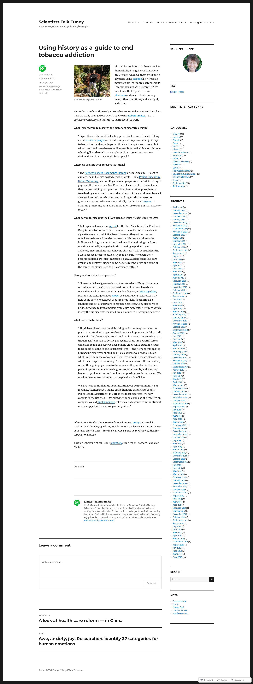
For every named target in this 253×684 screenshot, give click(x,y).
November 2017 (180, 360)
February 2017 (179, 388)
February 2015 (179, 453)
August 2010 (178, 545)
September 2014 (180, 462)
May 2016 (177, 416)
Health (42, 82)
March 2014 (178, 474)
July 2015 (177, 440)
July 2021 (177, 256)
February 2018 (179, 351)
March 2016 (178, 422)
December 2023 (180, 222)
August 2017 (178, 370)
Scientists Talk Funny (61, 21)
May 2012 (177, 532)
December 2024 (180, 213)
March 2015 (178, 449)
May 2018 (177, 342)
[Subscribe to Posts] (171, 92)
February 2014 (179, 477)
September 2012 (180, 520)
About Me (133, 22)
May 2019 (177, 305)
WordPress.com (180, 613)
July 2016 (177, 410)
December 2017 (180, 357)
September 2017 (180, 367)
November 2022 (180, 232)
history (49, 82)
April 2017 (177, 382)
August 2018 (178, 333)
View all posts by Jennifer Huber (99, 520)
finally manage (106, 402)
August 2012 (178, 523)
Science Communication (184, 174)
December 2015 (180, 431)
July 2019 (177, 299)
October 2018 (179, 327)
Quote (175, 168)
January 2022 (179, 241)
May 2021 (177, 262)
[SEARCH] (211, 579)
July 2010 (177, 548)
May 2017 (177, 379)
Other (175, 158)
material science (180, 152)
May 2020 (177, 271)
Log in (176, 604)
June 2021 (177, 259)
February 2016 (179, 425)
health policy (55, 90)
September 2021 (180, 250)
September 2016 (180, 403)
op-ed (113, 226)
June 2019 (177, 302)
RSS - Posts (178, 92)
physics (176, 165)
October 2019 (179, 290)
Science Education (181, 177)
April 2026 (178, 207)
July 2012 (177, 526)
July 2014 (177, 465)
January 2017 (179, 391)
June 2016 (177, 413)
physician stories (181, 161)
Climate (176, 140)
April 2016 (177, 419)
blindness (120, 95)
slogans (137, 78)
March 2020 (178, 278)
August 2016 (178, 406)
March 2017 (178, 385)
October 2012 (179, 517)
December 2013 (180, 483)
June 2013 (177, 499)
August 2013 (178, 495)
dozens (147, 201)
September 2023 (180, 229)
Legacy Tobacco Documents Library (105, 172)
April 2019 (177, 308)
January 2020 (179, 284)
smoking (43, 93)
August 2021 (178, 253)
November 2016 (180, 397)
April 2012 (177, 535)
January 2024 (179, 219)
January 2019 (179, 318)
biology (176, 134)
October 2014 (179, 459)
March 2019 (178, 311)
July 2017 (177, 373)
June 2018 (177, 339)
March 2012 (178, 538)
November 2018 (180, 324)
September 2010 (180, 542)
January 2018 (179, 354)
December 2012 (180, 514)
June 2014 (177, 468)
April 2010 (177, 557)
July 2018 (177, 336)
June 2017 (177, 376)
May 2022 (177, 238)
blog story (116, 442)
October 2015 (179, 437)
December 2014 (180, 456)
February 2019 (179, 314)
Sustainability (179, 183)
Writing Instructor (200, 22)
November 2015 (180, 434)
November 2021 (180, 244)
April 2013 (177, 505)
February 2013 (179, 508)
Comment (151, 583)
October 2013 (179, 489)
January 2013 (179, 511)
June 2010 (177, 551)
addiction (43, 86)
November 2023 (180, 225)
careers (176, 137)
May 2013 (177, 502)
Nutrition (177, 155)
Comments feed (180, 610)
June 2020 (177, 268)
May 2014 (177, 471)
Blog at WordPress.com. (72, 670)
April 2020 (177, 275)
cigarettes (53, 86)
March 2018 (178, 348)
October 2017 (179, 364)
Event (175, 143)
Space (175, 180)
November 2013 (180, 486)
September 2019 (180, 293)
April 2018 (177, 345)
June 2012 (177, 529)
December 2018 (180, 321)
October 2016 (179, 400)
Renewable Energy (181, 171)
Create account (180, 601)
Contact (148, 22)
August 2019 (178, 296)
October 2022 (179, 235)
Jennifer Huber (46, 74)
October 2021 (179, 247)
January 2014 (179, 480)
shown (115, 295)
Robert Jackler (148, 291)
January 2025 (179, 210)
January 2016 (179, 428)
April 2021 (177, 265)
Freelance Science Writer (171, 22)
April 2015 (177, 446)
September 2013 (180, 492)
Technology (178, 186)
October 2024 (179, 216)
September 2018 (180, 330)
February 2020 (179, 281)
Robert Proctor (136, 115)
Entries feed (178, 607)
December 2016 (180, 394)
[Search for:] (189, 579)
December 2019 (180, 287)
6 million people (95, 140)
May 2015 (177, 443)
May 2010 (177, 554)
